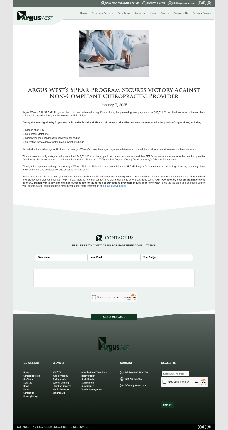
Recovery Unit (88, 375)
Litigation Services (62, 386)
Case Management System (122, 3)
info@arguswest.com (183, 3)
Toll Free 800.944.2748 (136, 372)
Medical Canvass (61, 389)
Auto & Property (60, 375)
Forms (165, 13)
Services (139, 13)
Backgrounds (59, 379)
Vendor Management (91, 389)
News (153, 13)
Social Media (87, 379)
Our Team (124, 13)
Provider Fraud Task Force (94, 372)
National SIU (59, 392)
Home (83, 13)
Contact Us (180, 13)
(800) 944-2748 (155, 3)
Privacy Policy (202, 13)
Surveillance (87, 386)
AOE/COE (57, 372)
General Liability (61, 382)
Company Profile (102, 13)
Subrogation (87, 382)
